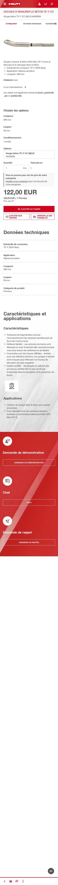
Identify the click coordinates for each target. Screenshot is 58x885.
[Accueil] (14, 3)
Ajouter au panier (30, 209)
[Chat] (17, 881)
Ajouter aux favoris (15, 217)
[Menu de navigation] (5, 4)
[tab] (11, 23)
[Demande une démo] (11, 881)
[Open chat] (51, 871)
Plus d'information (13, 87)
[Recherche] (52, 4)
